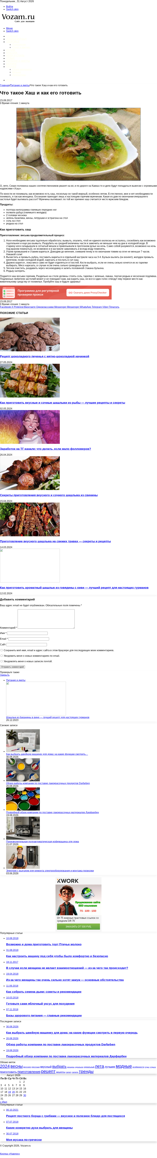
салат (68, 1072)
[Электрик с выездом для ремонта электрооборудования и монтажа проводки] (23, 868)
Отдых (10, 58)
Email (4, 639)
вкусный (46, 1066)
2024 (5, 1066)
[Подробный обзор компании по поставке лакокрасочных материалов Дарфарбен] (23, 809)
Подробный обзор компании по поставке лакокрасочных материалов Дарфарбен (52, 812)
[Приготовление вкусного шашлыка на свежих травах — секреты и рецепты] (30, 535)
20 (13, 1092)
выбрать (59, 1066)
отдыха (153, 1067)
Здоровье (12, 41)
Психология (19, 44)
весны (16, 1066)
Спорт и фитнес (21, 47)
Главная (5, 85)
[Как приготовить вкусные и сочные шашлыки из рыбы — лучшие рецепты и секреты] (30, 396)
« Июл (3, 1102)
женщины (71, 1067)
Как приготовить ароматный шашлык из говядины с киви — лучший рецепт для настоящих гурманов (74, 587)
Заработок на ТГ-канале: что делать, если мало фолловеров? (45, 448)
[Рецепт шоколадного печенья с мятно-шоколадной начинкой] (30, 350)
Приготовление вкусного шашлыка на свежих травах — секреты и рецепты (55, 541)
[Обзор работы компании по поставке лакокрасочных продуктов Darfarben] (23, 780)
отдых (147, 1067)
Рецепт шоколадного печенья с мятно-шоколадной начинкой (44, 356)
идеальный (89, 1067)
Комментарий (8, 627)
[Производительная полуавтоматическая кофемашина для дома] (23, 838)
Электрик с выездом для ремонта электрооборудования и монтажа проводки (50, 870)
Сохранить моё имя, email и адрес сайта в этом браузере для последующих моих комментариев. (59, 650)
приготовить (8, 1072)
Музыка (16, 72)
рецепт (48, 1071)
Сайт (3, 644)
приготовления (28, 1072)
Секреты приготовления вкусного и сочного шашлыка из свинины (49, 495)
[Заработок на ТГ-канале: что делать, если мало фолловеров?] (30, 443)
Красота (11, 53)
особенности (138, 1067)
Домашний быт (16, 39)
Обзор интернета (22, 69)
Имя (3, 633)
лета (99, 1066)
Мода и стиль (15, 55)
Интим (10, 50)
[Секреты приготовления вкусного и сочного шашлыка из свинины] (30, 489)
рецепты (60, 1072)
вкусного (27, 1067)
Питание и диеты (18, 61)
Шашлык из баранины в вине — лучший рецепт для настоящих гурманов (47, 717)
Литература (19, 75)
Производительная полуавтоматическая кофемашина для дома (42, 841)
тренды (86, 1071)
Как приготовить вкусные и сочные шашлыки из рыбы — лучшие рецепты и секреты (62, 402)
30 (24, 1095)
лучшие (110, 1066)
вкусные (36, 1067)
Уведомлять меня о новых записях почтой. (28, 661)
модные (124, 1066)
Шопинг (11, 64)
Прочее (11, 66)
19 (9, 1092)
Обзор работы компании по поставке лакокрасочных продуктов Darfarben (48, 783)
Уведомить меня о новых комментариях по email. (32, 656)
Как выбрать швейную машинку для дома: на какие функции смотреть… (47, 754)
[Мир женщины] (17, 23)
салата (75, 1072)
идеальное (79, 1067)
